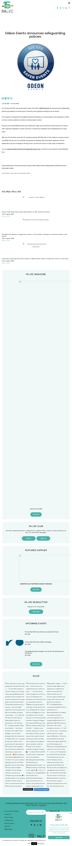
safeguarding (49, 165)
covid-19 (16, 165)
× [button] (71, 813)
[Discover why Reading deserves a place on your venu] (57, 755)
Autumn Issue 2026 (36, 509)
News (28, 173)
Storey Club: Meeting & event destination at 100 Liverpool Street (26, 212)
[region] (36, 22)
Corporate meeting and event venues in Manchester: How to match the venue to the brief (35, 258)
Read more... (6, 216)
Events (33, 165)
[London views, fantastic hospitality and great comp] (36, 755)
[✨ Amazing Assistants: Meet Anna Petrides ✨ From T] (15, 734)
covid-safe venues (25, 165)
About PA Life (55, 811)
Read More (40, 843)
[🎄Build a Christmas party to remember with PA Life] (36, 713)
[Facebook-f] (57, 8)
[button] (69, 2)
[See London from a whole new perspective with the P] (15, 692)
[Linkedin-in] (66, 8)
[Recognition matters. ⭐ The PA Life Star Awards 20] (57, 692)
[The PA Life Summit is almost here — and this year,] (36, 692)
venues (11, 168)
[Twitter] (63, 8)
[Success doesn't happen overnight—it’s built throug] (15, 776)
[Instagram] (60, 8)
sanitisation (58, 165)
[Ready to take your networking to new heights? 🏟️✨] (36, 776)
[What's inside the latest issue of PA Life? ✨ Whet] (36, 734)
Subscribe (59, 837)
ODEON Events (44, 108)
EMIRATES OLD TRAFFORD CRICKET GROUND (36, 584)
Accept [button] (34, 843)
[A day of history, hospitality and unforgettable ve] (57, 776)
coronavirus (9, 165)
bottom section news (18, 173)
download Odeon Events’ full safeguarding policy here (24, 149)
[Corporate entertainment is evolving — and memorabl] (15, 713)
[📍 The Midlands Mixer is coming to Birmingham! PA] (57, 713)
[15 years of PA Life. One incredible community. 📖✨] (57, 734)
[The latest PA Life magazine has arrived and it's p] (15, 755)
